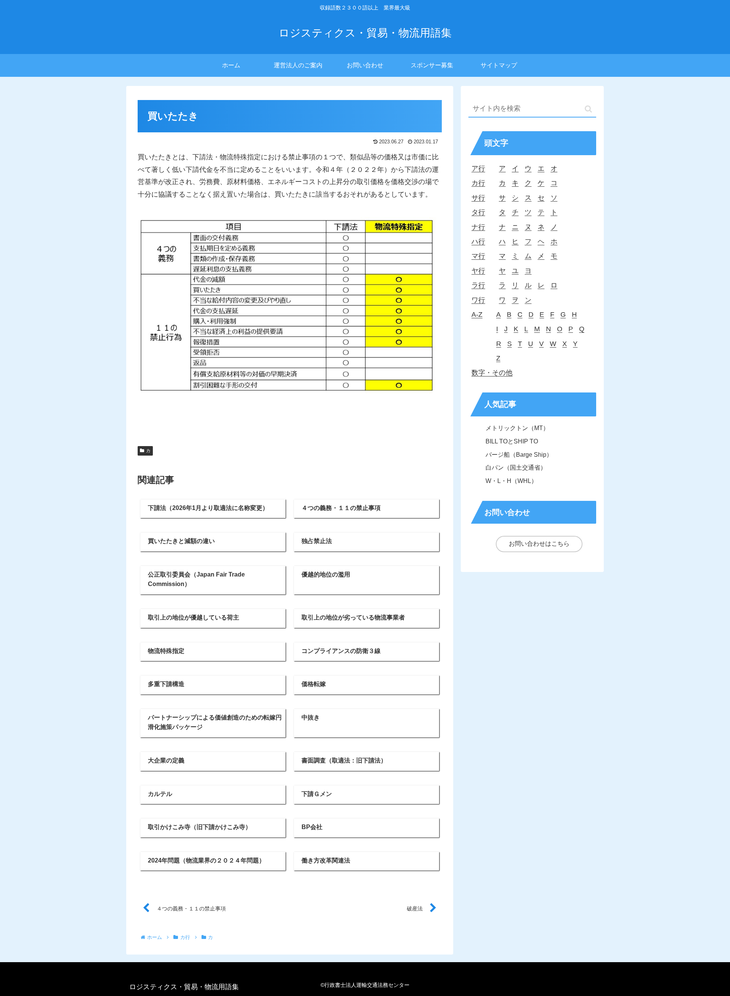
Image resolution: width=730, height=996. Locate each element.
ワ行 (478, 300)
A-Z (476, 314)
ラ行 (478, 285)
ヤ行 (478, 271)
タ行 (478, 212)
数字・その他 (492, 372)
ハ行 (478, 241)
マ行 (478, 256)
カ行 (478, 183)
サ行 (478, 198)
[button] (588, 109)
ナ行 (478, 227)
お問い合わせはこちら (539, 543)
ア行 (478, 168)
